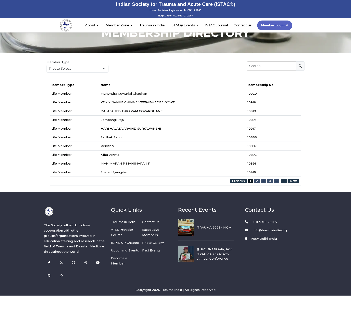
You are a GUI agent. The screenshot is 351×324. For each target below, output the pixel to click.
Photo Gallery (153, 243)
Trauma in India (152, 25)
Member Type (58, 62)
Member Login (273, 25)
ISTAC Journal (216, 25)
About (90, 25)
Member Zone (117, 25)
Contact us (243, 25)
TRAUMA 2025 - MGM (214, 227)
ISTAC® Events (182, 25)
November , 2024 (216, 249)
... (284, 181)
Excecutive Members (150, 232)
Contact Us (150, 222)
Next (293, 181)
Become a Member (119, 260)
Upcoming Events (125, 250)
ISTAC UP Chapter (125, 243)
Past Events (151, 250)
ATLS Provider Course (122, 232)
